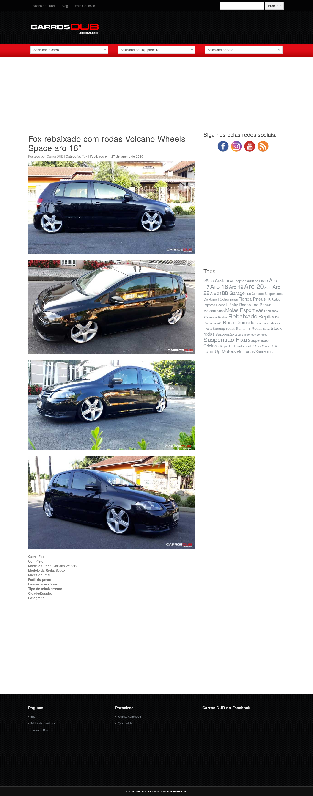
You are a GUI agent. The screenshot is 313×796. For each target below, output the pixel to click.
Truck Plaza (262, 346)
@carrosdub (125, 723)
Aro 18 (219, 286)
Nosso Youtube (44, 5)
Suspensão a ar (228, 334)
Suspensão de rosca (254, 334)
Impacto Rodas (214, 304)
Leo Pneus (261, 304)
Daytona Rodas (216, 299)
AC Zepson (238, 280)
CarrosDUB (55, 156)
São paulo (224, 346)
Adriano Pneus (257, 281)
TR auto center (243, 345)
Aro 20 (254, 286)
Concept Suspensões (267, 293)
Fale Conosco (85, 5)
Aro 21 (268, 288)
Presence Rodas (215, 317)
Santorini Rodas (249, 328)
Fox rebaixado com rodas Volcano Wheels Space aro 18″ (106, 142)
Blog (65, 5)
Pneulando (271, 311)
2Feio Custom (216, 280)
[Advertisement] (156, 94)
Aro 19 (236, 286)
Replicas (268, 316)
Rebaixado (243, 316)
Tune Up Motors (219, 351)
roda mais (261, 323)
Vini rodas (245, 351)
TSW (274, 345)
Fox (84, 156)
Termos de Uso (39, 730)
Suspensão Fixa (225, 339)
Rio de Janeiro (212, 323)
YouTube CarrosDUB (129, 716)
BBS (248, 294)
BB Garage (233, 293)
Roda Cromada (238, 322)
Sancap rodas (223, 328)
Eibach (234, 299)
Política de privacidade (42, 723)
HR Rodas (273, 299)
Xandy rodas (265, 351)
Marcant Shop (214, 310)
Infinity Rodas (238, 304)
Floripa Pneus (252, 299)
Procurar (274, 5)
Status (266, 329)
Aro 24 (215, 293)
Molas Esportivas (244, 309)
